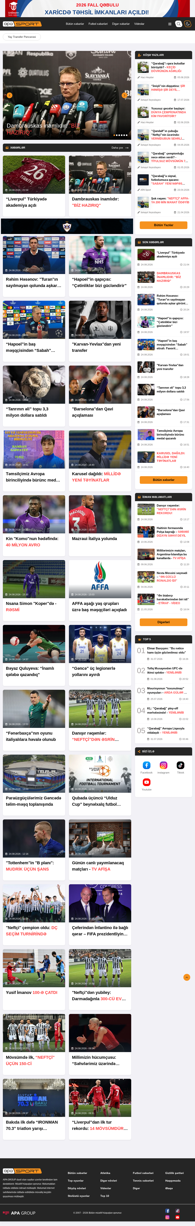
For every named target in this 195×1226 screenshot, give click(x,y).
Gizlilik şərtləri (174, 1173)
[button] (9, 95)
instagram (163, 772)
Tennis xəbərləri (143, 1180)
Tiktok (180, 772)
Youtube (147, 789)
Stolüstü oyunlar (79, 1195)
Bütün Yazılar (163, 225)
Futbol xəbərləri (98, 23)
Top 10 (104, 1195)
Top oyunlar (75, 1180)
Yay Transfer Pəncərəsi (22, 36)
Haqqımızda (173, 1180)
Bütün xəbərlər (75, 23)
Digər (136, 1188)
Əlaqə (169, 1188)
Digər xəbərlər (121, 23)
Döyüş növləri (77, 1188)
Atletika (105, 1173)
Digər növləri (108, 1180)
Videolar (139, 23)
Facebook (146, 772)
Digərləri (163, 622)
